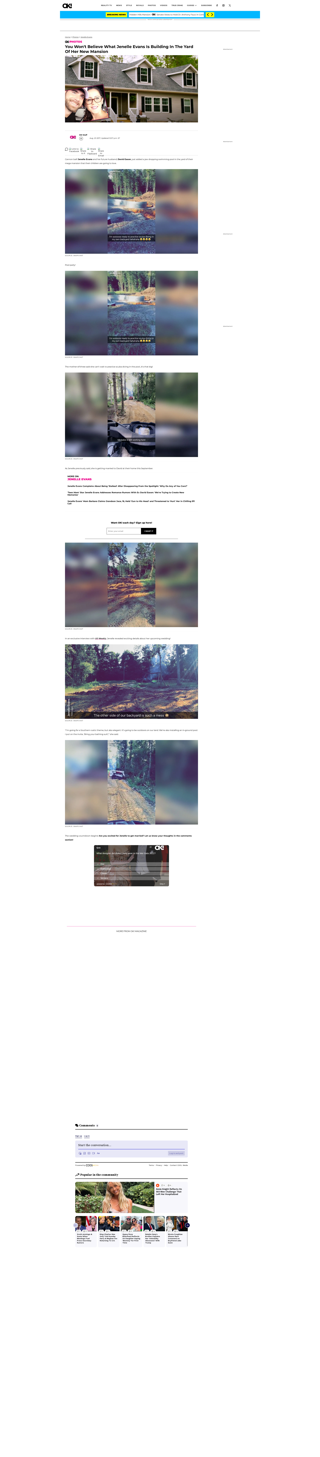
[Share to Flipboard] (92, 149)
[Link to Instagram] (223, 5)
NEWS (119, 5)
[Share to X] (83, 149)
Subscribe (206, 5)
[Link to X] (230, 5)
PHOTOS (152, 5)
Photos (75, 37)
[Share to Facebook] (74, 149)
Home (67, 37)
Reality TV (106, 5)
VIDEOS (163, 5)
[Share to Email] (101, 149)
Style (129, 5)
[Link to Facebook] (217, 5)
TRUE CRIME (177, 5)
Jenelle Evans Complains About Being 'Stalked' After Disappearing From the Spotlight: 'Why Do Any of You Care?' (127, 486)
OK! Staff (83, 135)
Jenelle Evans (86, 37)
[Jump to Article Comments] (66, 149)
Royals (140, 5)
